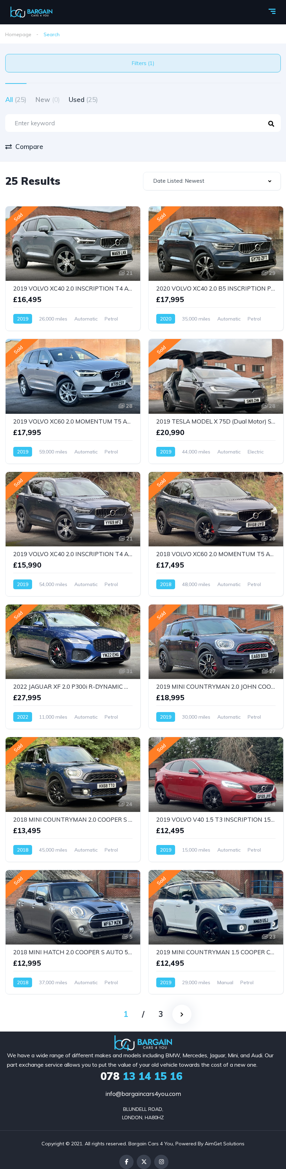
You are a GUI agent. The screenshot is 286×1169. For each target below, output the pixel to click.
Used (83, 99)
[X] (144, 1162)
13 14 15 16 (141, 1076)
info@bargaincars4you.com (143, 1093)
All (16, 99)
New (47, 99)
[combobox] (212, 181)
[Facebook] (126, 1162)
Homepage (18, 34)
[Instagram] (161, 1162)
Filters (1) (143, 63)
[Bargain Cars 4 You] (31, 12)
